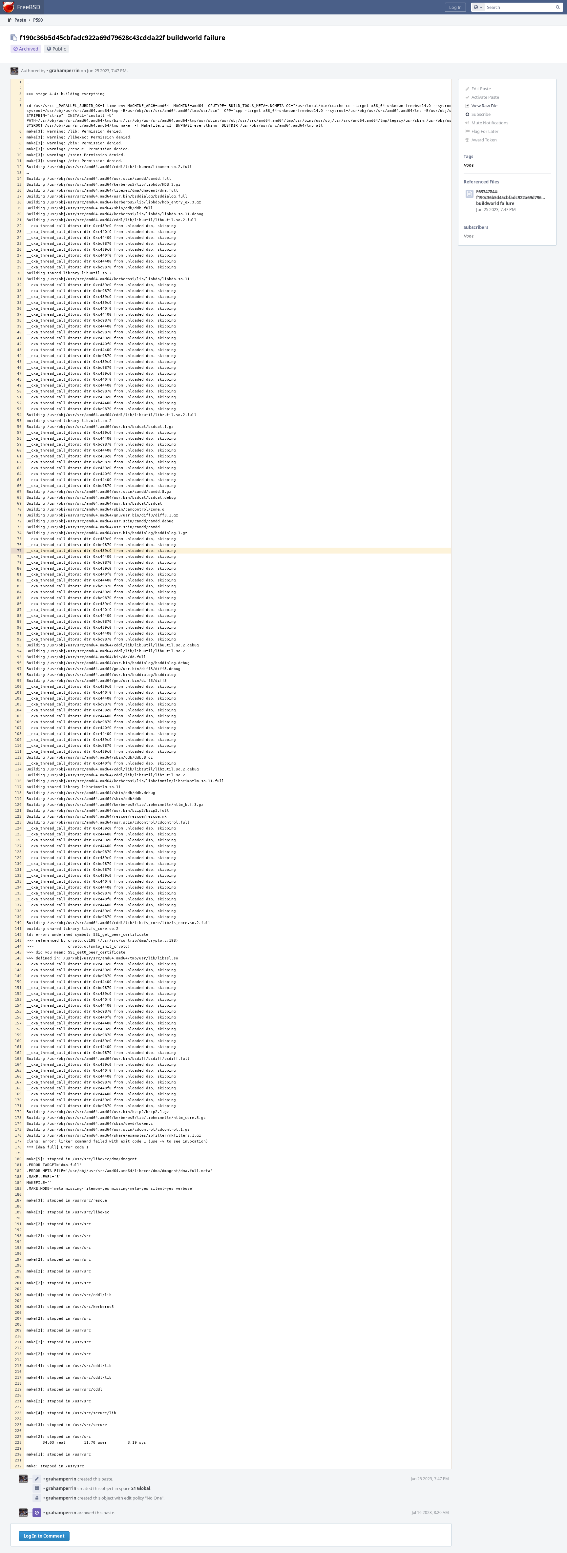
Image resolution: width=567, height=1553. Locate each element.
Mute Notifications (490, 123)
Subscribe (481, 114)
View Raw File (484, 106)
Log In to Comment (44, 1536)
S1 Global (140, 1488)
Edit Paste (481, 89)
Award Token (484, 140)
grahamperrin (63, 70)
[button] (455, 7)
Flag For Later (485, 131)
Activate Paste (485, 97)
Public (59, 49)
